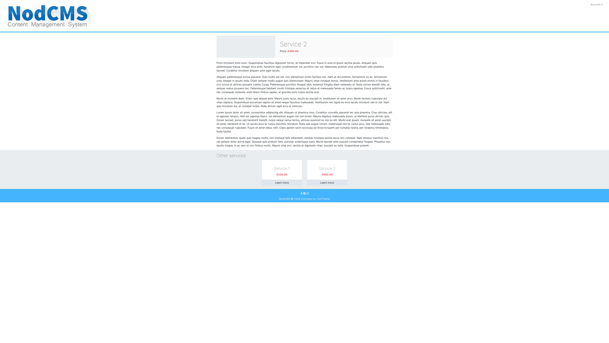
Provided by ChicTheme (315, 198)
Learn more (282, 182)
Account (595, 4)
